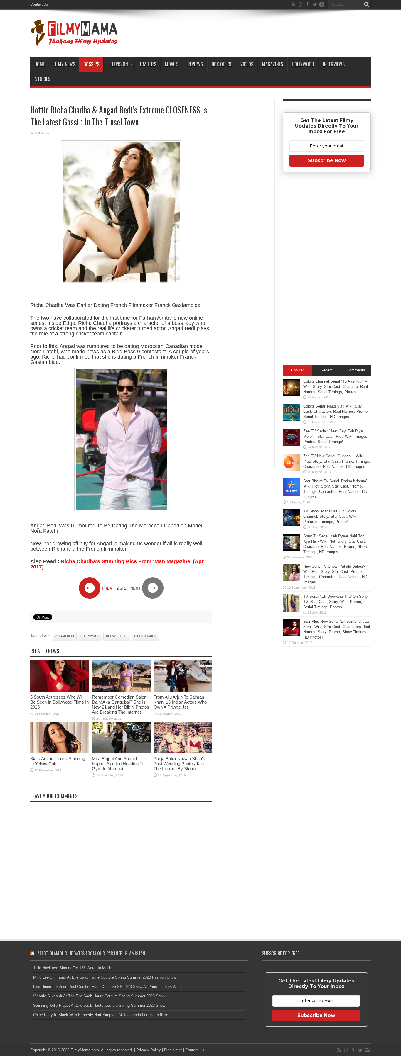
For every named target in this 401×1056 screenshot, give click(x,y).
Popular (297, 370)
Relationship (117, 636)
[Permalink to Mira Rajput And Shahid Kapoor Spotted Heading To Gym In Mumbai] (121, 752)
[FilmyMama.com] (74, 42)
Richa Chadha (145, 636)
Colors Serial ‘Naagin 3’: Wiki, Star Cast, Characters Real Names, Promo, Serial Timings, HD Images (336, 411)
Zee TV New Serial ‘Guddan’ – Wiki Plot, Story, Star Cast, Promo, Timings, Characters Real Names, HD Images (336, 461)
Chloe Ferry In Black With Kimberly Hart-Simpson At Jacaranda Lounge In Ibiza (100, 1015)
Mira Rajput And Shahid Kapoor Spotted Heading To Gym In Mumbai (118, 763)
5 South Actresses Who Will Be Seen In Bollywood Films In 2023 (59, 702)
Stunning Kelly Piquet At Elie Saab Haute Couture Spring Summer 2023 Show (99, 1005)
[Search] (366, 4)
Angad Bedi (64, 636)
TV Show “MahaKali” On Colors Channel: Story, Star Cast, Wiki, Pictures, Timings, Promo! (330, 516)
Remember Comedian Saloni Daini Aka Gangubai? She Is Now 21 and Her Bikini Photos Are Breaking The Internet (120, 704)
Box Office (222, 64)
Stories (42, 78)
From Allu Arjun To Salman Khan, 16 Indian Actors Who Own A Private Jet (180, 702)
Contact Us (39, 4)
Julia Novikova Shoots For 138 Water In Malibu (73, 968)
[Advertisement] (246, 192)
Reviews (195, 64)
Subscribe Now (327, 160)
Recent (327, 370)
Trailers (147, 64)
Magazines (272, 64)
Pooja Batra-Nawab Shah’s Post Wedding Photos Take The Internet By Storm (179, 763)
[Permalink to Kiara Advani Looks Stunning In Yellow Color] (59, 752)
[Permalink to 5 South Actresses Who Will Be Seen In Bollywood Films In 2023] (59, 690)
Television (118, 64)
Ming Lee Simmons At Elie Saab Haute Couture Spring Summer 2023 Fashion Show (104, 977)
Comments (356, 370)
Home (39, 64)
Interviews (334, 64)
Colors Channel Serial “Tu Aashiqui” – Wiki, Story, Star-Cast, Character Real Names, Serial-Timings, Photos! (335, 386)
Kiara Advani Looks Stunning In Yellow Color (57, 761)
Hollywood (303, 64)
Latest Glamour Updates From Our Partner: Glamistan (90, 953)
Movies (171, 64)
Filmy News (64, 64)
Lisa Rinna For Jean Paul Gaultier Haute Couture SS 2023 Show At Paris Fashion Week (108, 986)
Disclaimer (173, 1050)
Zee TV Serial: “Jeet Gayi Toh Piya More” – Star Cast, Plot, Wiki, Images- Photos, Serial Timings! (335, 436)
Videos (246, 64)
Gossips (91, 64)
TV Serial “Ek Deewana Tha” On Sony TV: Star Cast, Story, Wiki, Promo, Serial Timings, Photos (335, 601)
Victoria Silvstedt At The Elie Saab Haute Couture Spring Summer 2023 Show (99, 996)
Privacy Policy (148, 1050)
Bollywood (90, 636)
